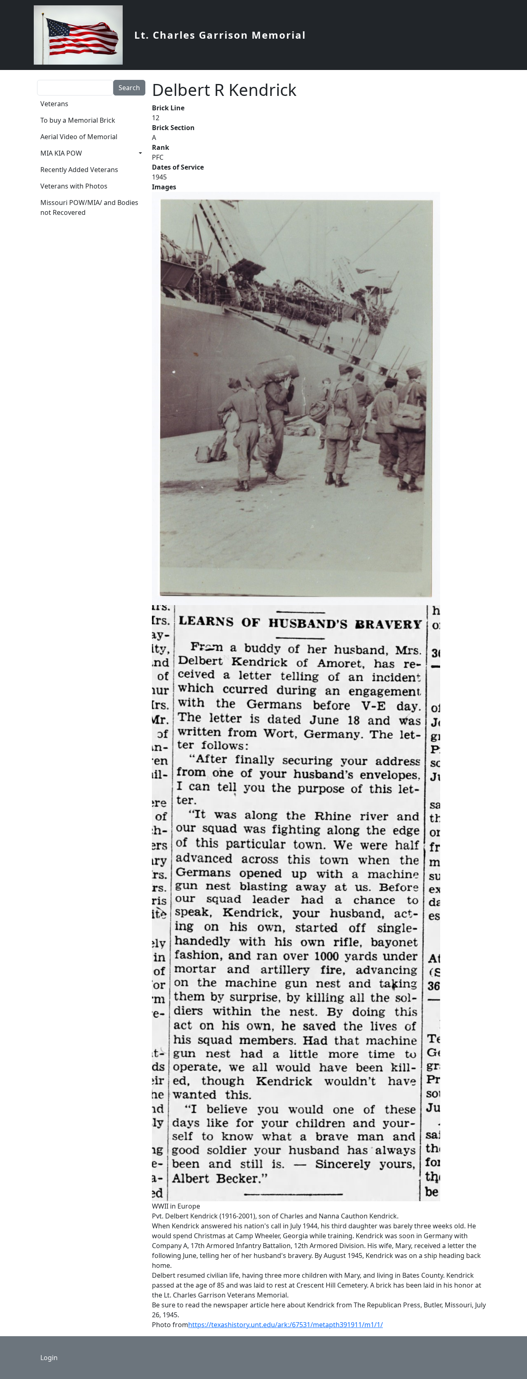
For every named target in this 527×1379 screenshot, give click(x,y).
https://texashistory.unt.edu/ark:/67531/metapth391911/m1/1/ (285, 1324)
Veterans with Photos (73, 186)
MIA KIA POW (61, 153)
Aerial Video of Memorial (78, 136)
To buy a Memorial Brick (77, 120)
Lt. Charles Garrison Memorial (220, 35)
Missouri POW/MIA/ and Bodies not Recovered (89, 207)
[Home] (81, 35)
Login (49, 1357)
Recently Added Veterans (79, 169)
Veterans (54, 103)
